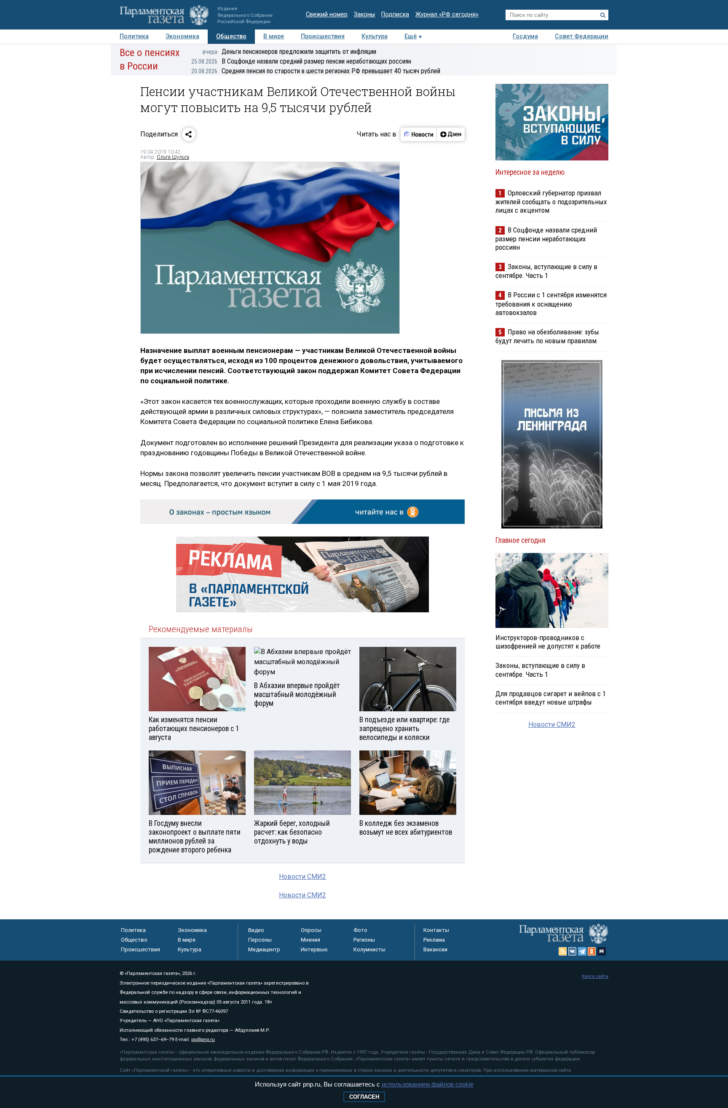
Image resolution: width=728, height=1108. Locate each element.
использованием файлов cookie (428, 1084)
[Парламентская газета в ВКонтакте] (572, 951)
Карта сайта (595, 976)
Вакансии (435, 949)
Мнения (310, 940)
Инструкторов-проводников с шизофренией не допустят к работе (547, 641)
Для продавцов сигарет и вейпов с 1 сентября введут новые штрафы (550, 697)
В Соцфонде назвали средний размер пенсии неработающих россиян (301, 61)
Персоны (260, 940)
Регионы (364, 940)
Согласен (364, 1097)
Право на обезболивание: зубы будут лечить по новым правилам (547, 336)
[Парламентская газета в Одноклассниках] (592, 951)
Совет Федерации (581, 36)
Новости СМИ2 (302, 877)
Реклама (434, 940)
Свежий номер (327, 14)
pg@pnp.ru (203, 1039)
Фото (360, 930)
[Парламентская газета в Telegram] (582, 951)
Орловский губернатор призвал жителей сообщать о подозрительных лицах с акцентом (551, 201)
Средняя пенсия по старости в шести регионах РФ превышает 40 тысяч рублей (315, 71)
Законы (364, 14)
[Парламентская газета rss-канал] (563, 951)
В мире (273, 36)
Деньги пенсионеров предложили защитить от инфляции (289, 52)
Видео (256, 930)
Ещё (410, 36)
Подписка (395, 14)
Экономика (182, 36)
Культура (374, 36)
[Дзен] (450, 134)
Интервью (314, 949)
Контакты (436, 930)
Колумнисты (369, 949)
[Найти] (602, 15)
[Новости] (419, 134)
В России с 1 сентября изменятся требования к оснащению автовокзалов (551, 303)
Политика (134, 36)
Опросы (311, 930)
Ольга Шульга (173, 157)
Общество (231, 36)
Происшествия (323, 36)
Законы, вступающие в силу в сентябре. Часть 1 (546, 271)
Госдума (525, 36)
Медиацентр (264, 949)
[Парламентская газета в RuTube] (601, 951)
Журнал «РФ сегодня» (447, 14)
